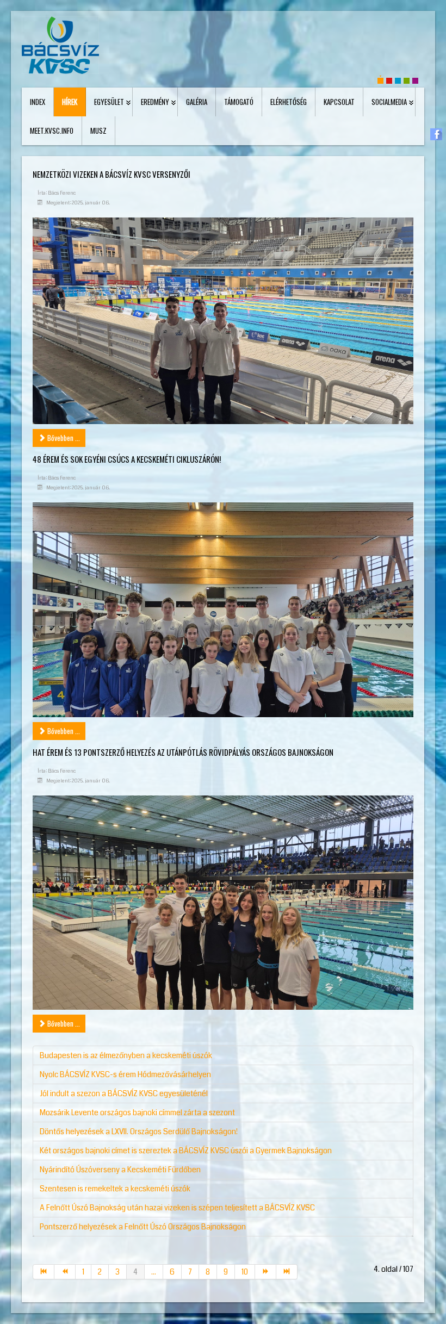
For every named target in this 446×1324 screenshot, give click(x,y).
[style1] (389, 79)
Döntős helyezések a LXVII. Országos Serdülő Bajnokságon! (139, 1131)
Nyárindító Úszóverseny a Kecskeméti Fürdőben (120, 1169)
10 (244, 1271)
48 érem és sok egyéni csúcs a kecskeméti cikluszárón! (127, 459)
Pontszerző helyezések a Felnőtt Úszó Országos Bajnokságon (143, 1226)
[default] (380, 79)
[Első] (43, 1271)
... (153, 1271)
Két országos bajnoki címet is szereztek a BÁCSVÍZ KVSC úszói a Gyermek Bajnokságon (186, 1150)
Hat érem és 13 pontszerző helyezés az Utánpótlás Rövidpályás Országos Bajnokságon (183, 752)
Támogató (238, 101)
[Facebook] (436, 134)
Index (37, 101)
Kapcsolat (339, 101)
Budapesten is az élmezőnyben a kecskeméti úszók (126, 1055)
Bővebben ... (63, 437)
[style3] (406, 79)
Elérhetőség (288, 101)
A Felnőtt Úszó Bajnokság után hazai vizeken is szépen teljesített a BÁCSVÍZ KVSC (177, 1207)
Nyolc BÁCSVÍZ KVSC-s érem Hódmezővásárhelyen (125, 1074)
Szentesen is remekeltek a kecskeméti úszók (115, 1188)
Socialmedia (389, 101)
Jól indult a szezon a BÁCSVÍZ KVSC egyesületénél (124, 1093)
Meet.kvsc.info (51, 130)
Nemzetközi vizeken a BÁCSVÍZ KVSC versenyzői (111, 174)
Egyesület (109, 101)
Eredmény (155, 101)
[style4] (415, 79)
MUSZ (98, 130)
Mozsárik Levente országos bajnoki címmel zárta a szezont (137, 1112)
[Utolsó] (287, 1271)
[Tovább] (265, 1271)
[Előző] (65, 1271)
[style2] (397, 79)
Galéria (196, 101)
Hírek (69, 101)
